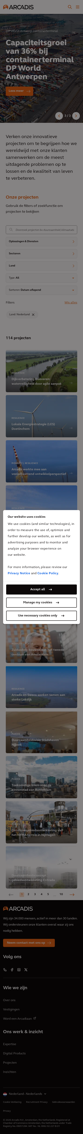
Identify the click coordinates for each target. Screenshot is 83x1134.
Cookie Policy (47, 573)
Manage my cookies (37, 602)
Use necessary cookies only (37, 615)
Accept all (37, 589)
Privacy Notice (19, 573)
